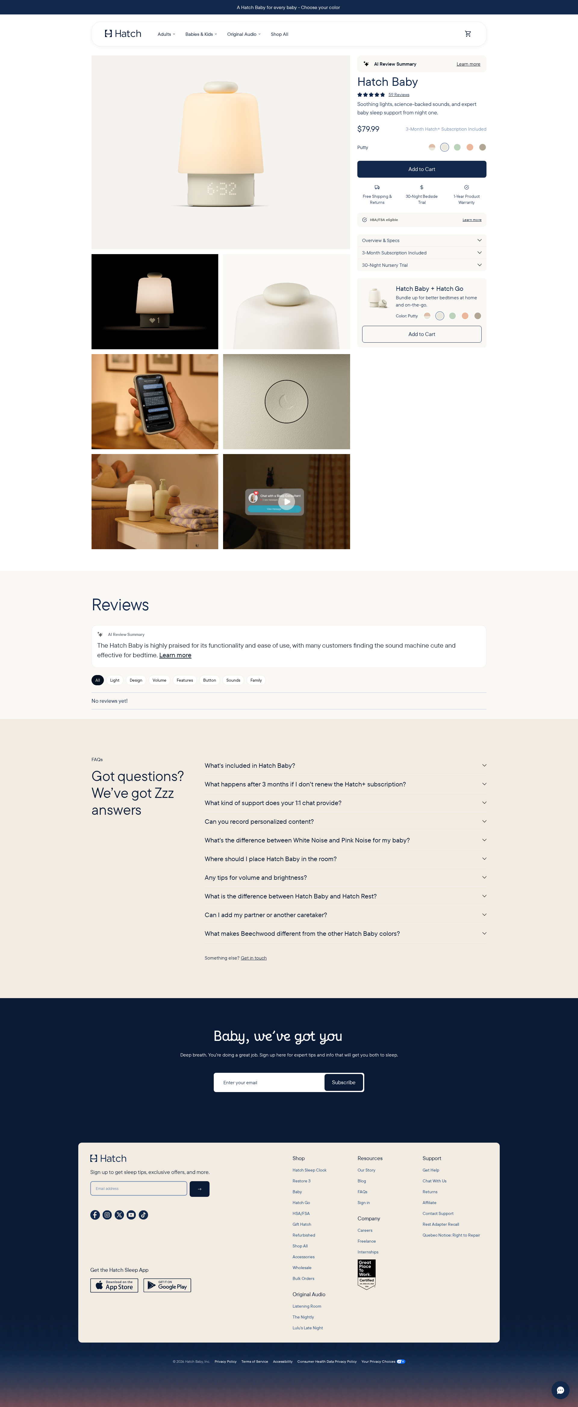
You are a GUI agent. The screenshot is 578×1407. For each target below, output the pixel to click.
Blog (362, 1181)
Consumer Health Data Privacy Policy (327, 1361)
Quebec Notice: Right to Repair (451, 1235)
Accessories (304, 1256)
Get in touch (254, 958)
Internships (368, 1252)
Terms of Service (254, 1361)
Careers (365, 1230)
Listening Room (307, 1306)
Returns (430, 1191)
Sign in (364, 1202)
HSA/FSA (301, 1213)
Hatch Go (301, 1202)
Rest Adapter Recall (441, 1224)
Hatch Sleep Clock (310, 1170)
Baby (297, 1191)
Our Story (366, 1170)
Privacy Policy (226, 1361)
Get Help (431, 1170)
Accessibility (283, 1361)
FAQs (362, 1191)
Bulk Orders (303, 1278)
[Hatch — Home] (123, 34)
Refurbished (304, 1235)
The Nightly (303, 1317)
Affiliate (430, 1202)
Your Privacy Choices (378, 1361)
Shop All (300, 1246)
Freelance (367, 1241)
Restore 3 (302, 1181)
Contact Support (438, 1213)
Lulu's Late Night (308, 1328)
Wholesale (302, 1267)
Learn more (468, 64)
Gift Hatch (302, 1224)
